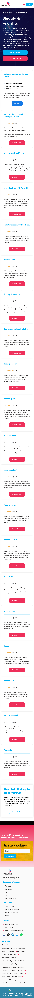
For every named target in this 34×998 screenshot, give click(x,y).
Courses (10, 13)
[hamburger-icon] (24, 4)
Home (5, 13)
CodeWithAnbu (27, 995)
